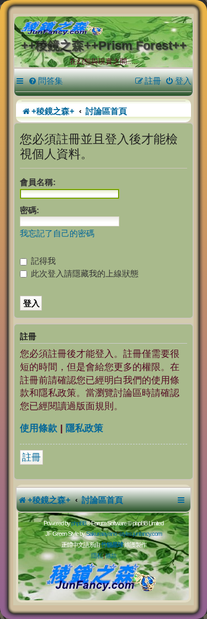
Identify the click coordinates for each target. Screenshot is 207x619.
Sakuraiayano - (102, 533)
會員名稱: (38, 182)
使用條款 (38, 428)
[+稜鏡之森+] (106, 28)
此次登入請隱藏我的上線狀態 (84, 273)
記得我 (42, 260)
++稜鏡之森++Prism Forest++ (104, 45)
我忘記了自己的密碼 (57, 233)
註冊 (31, 457)
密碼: (29, 210)
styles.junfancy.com (140, 533)
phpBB (78, 523)
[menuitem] (45, 81)
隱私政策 (84, 428)
